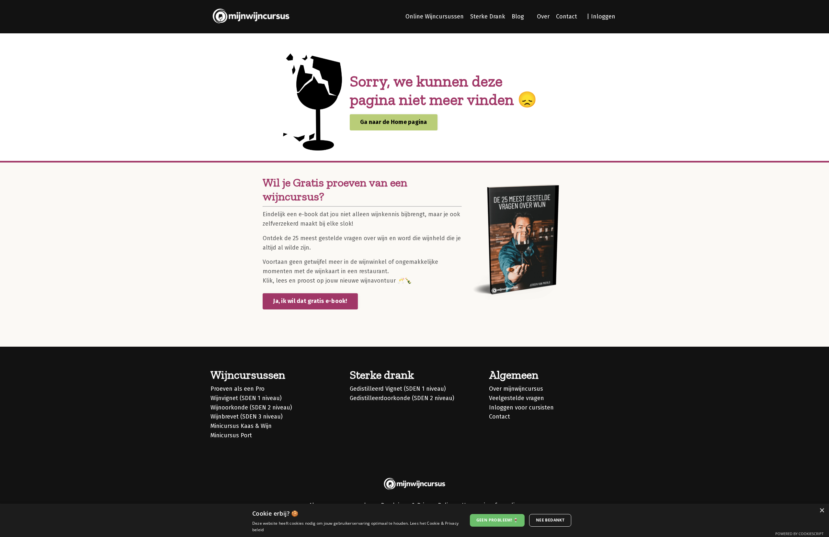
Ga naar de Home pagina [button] (393, 122)
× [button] (821, 510)
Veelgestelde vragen (516, 398)
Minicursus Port (231, 435)
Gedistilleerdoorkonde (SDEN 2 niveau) (402, 398)
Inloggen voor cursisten (521, 407)
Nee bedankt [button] (550, 520)
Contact (566, 16)
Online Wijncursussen (434, 16)
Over (543, 16)
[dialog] (414, 520)
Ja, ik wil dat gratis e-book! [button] (310, 301)
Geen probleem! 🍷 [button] (497, 520)
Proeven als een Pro (237, 388)
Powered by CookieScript (799, 533)
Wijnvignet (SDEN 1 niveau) (246, 398)
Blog (518, 16)
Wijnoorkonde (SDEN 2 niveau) (251, 407)
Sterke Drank (487, 16)
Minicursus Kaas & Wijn (241, 426)
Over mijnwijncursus (516, 388)
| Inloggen (601, 16)
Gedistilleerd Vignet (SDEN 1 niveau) (398, 388)
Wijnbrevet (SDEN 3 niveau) (246, 416)
